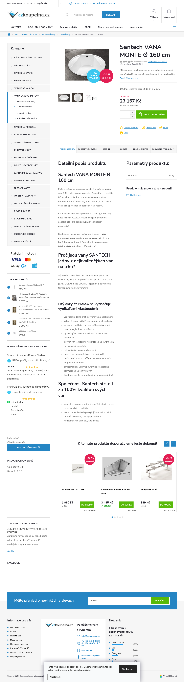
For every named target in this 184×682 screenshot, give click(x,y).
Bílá (113, 648)
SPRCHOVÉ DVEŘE (23, 73)
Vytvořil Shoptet (170, 676)
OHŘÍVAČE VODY (22, 150)
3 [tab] (117, 517)
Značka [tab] (141, 149)
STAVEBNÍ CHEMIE (23, 218)
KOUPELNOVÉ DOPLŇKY (26, 165)
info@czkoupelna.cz (91, 636)
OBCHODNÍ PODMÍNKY (21, 652)
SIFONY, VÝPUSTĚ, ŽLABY (26, 142)
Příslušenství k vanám (27, 118)
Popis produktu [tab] (67, 149)
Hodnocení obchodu (19, 644)
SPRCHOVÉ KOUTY (23, 80)
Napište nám (42, 3)
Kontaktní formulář (29, 447)
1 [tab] (112, 517)
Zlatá (114, 659)
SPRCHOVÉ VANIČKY (24, 88)
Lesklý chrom (118, 642)
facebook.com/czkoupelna (91, 657)
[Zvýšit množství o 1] (132, 112)
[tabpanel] (78, 482)
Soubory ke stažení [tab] (87, 149)
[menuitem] (16, 27)
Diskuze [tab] (123, 149)
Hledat (110, 14)
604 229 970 (87, 650)
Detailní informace (128, 78)
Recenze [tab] (106, 149)
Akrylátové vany (24, 106)
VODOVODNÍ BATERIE (25, 134)
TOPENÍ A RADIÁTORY (25, 196)
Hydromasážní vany (26, 101)
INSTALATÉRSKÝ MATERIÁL (27, 203)
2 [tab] (115, 517)
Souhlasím (127, 669)
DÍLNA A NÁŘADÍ (22, 241)
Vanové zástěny (24, 113)
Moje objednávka (17, 656)
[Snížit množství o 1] (132, 116)
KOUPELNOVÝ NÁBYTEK (26, 157)
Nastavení (55, 677)
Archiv (10, 551)
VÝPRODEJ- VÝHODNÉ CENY (28, 57)
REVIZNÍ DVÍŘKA (22, 211)
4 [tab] (120, 517)
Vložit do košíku (154, 114)
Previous (166, 444)
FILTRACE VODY (22, 188)
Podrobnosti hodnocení (157, 62)
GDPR (29, 3)
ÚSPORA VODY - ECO (24, 180)
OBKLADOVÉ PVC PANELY (26, 226)
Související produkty (162, 149)
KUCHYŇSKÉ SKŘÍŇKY (24, 234)
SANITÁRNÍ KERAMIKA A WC (28, 173)
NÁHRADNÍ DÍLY (22, 65)
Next (173, 444)
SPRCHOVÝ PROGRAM (25, 127)
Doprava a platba (14, 3)
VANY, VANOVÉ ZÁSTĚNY (26, 96)
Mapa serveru (16, 640)
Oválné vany (136, 195)
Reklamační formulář (19, 648)
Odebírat (160, 600)
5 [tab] (122, 517)
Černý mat (116, 653)
